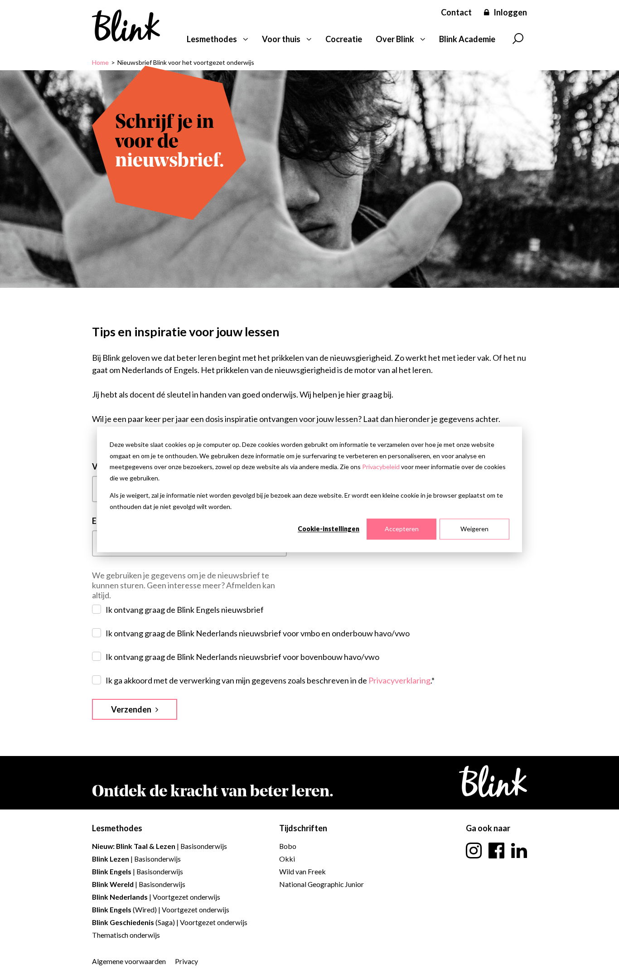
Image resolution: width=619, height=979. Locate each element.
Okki (287, 858)
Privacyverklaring (399, 680)
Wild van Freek (302, 871)
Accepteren (402, 529)
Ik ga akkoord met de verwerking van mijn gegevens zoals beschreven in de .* (270, 680)
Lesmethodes (212, 39)
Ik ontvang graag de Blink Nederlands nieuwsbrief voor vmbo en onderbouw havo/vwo (258, 633)
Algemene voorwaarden (129, 961)
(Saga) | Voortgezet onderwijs (169, 922)
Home (100, 62)
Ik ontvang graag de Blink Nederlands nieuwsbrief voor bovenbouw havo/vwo (242, 657)
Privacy (186, 961)
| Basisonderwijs (159, 846)
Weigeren (474, 529)
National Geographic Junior (321, 884)
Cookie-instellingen (328, 529)
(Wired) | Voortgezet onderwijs (160, 909)
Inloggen (510, 12)
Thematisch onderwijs (126, 935)
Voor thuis (281, 39)
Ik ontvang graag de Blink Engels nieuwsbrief (185, 610)
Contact (456, 12)
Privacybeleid (381, 466)
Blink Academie (467, 39)
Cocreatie (343, 39)
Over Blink (395, 39)
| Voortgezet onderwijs (156, 896)
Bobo (287, 846)
